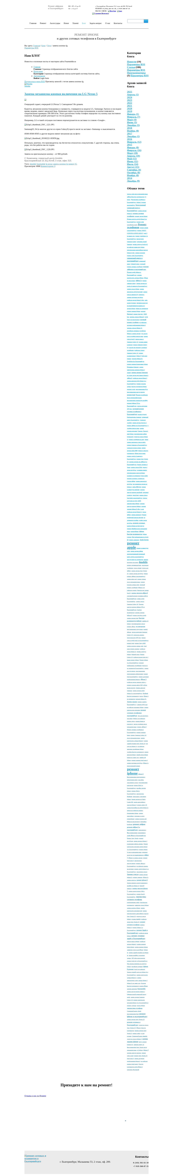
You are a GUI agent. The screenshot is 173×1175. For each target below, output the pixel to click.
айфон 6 (129, 378)
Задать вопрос (96, 23)
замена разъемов (140, 252)
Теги (49, 46)
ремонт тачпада (131, 1005)
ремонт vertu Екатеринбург (135, 255)
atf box (145, 685)
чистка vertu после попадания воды (137, 194)
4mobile (143, 562)
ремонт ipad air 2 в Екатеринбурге (137, 961)
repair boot (136, 495)
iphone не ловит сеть (133, 757)
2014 (129, 178)
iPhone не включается (133, 821)
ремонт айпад (131, 626)
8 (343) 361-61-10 (109, 8)
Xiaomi (75, 23)
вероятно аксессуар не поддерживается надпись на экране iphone (137, 305)
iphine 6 (138, 356)
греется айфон (131, 481)
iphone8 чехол (135, 654)
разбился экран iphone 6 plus (135, 300)
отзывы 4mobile (136, 919)
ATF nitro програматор (138, 958)
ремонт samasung (134, 540)
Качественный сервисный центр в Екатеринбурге (136, 208)
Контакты (118, 23)
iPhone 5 (143, 679)
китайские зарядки (137, 966)
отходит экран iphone (141, 216)
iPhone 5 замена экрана (134, 333)
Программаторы (136, 72)
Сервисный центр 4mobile (139, 1036)
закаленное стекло (142, 872)
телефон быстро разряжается (135, 752)
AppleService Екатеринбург (135, 361)
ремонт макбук (142, 702)
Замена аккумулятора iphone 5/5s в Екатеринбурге (136, 607)
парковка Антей (142, 241)
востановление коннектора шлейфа (137, 400)
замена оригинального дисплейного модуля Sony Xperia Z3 (137, 913)
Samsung (129, 244)
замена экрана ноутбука (136, 573)
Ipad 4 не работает (139, 969)
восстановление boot (133, 1014)
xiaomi (129, 372)
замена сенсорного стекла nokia (136, 442)
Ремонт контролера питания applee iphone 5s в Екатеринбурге (137, 846)
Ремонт (43, 23)
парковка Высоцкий (133, 1069)
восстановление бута (142, 389)
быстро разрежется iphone (139, 386)
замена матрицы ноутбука (134, 763)
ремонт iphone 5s (141, 699)
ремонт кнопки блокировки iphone (137, 364)
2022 (129, 103)
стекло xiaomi (137, 568)
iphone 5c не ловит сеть (133, 983)
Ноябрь (133, 130)
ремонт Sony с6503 (140, 643)
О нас (107, 23)
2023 (129, 100)
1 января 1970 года (142, 704)
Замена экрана (132, 702)
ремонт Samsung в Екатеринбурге (137, 445)
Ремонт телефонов (136, 226)
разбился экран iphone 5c (134, 512)
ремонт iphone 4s (137, 358)
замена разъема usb (141, 819)
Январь (133, 114)
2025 (129, 91)
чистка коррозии (142, 406)
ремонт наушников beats (134, 565)
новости (129, 888)
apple (146, 317)
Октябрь (133, 172)
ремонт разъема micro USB (135, 685)
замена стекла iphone (133, 289)
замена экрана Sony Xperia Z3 (136, 1019)
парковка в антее (139, 816)
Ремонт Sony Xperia (132, 838)
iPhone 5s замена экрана (135, 858)
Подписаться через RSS (34, 81)
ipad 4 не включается (133, 319)
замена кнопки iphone (141, 947)
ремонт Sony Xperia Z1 (140, 1055)
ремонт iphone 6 (142, 880)
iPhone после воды (140, 453)
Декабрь (133, 125)
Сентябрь (134, 169)
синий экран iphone (142, 754)
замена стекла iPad (136, 467)
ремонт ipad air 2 (138, 314)
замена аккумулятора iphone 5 (136, 991)
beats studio (144, 475)
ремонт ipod (130, 643)
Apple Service (144, 540)
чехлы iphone (141, 1005)
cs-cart (142, 509)
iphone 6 (140, 774)
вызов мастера (131, 688)
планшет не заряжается (133, 475)
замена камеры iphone (133, 908)
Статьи (131, 67)
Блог (84, 23)
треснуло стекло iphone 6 (134, 1039)
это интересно (140, 626)
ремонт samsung (137, 877)
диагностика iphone (133, 503)
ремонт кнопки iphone (133, 311)
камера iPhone (143, 986)
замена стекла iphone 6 (137, 317)
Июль (132, 164)
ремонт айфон (139, 824)
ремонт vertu (131, 389)
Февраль (133, 117)
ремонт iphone (133, 771)
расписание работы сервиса (135, 844)
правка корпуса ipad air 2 (140, 244)
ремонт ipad (131, 395)
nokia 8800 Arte (136, 487)
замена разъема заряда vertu (135, 646)
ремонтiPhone (135, 531)
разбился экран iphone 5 (140, 378)
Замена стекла (133, 874)
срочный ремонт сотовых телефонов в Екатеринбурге (135, 411)
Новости (131, 61)
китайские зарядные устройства (136, 330)
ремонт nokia (136, 1033)
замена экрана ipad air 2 (139, 422)
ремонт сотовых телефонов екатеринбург (136, 713)
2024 (129, 97)
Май (132, 158)
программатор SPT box (134, 637)
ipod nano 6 (130, 1058)
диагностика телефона (134, 1008)
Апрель (133, 94)
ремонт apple (133, 545)
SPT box (129, 409)
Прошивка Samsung (133, 367)
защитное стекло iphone (142, 905)
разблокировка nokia (133, 902)
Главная (33, 23)
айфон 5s (139, 280)
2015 (129, 144)
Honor (66, 23)
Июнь (132, 122)
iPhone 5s (145, 763)
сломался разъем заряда (134, 448)
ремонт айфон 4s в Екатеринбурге (137, 425)
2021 (129, 105)
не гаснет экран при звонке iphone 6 (137, 375)
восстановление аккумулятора (136, 392)
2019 (129, 111)
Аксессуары (55, 23)
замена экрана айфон (136, 551)
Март (132, 119)
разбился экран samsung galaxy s (136, 682)
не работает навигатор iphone (135, 247)
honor (146, 439)
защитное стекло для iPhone (135, 950)
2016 (129, 139)
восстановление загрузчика (135, 629)
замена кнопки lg (136, 514)
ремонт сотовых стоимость (135, 478)
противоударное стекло (138, 623)
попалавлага (142, 830)
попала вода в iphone (133, 941)
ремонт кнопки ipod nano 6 (139, 760)
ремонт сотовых (139, 523)
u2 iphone (140, 1050)
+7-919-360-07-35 (123, 8)
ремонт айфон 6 (141, 727)
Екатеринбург (131, 704)
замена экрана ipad (132, 618)
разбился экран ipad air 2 (140, 657)
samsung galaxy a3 (139, 1044)
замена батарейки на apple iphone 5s (137, 807)
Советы (140, 431)
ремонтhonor (130, 819)
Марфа (27, 86)
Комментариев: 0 (48, 166)
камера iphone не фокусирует (135, 526)
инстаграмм (140, 239)
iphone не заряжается (142, 308)
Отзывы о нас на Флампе (35, 1096)
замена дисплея (132, 989)
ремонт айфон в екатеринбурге (136, 576)
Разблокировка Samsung (134, 417)
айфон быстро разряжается (136, 196)
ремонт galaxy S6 (142, 805)
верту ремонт (143, 1042)
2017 (129, 133)
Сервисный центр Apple (134, 1011)
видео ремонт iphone (133, 660)
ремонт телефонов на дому (136, 439)
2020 (129, 108)
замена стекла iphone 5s (134, 328)
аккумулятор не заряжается (135, 559)
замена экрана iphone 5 (140, 841)
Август (133, 167)
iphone (146, 573)
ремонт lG (130, 1044)
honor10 (142, 885)
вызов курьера (142, 414)
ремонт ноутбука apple (139, 615)
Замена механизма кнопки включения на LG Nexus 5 (61, 94)
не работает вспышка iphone (135, 707)
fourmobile (142, 989)
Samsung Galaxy (131, 241)
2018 (129, 128)
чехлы (141, 696)
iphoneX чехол (135, 264)
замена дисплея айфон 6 (139, 593)
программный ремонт (133, 766)
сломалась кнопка (138, 635)
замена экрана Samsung (139, 372)
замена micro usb (132, 579)
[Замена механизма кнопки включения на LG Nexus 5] (25, 100)
